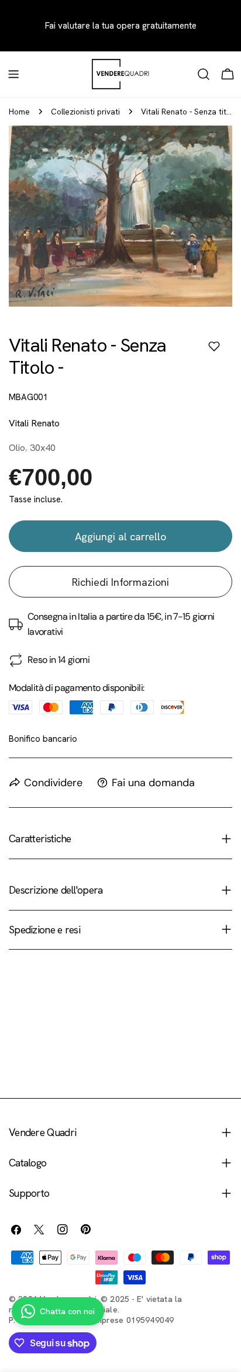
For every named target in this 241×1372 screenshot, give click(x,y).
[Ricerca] (203, 74)
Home (19, 111)
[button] (214, 346)
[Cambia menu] (13, 74)
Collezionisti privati (85, 111)
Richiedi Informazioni (120, 582)
